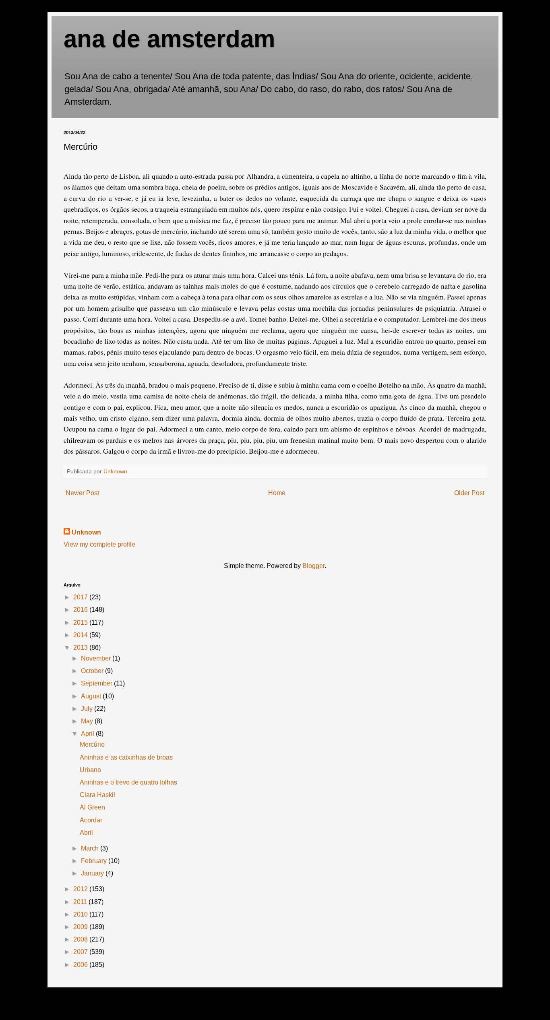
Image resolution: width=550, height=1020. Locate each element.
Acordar (91, 820)
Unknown (86, 532)
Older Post (469, 492)
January (93, 873)
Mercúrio (92, 744)
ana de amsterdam (169, 38)
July (87, 708)
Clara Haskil (97, 794)
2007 (81, 951)
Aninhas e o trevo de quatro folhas (128, 782)
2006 (81, 964)
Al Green (92, 807)
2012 (81, 889)
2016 (81, 609)
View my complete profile (99, 544)
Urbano (90, 769)
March (90, 848)
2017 (81, 597)
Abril (86, 832)
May (88, 721)
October (93, 670)
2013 (81, 647)
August (92, 696)
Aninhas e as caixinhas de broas (126, 757)
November (96, 658)
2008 (81, 939)
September (97, 683)
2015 (81, 622)
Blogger (313, 565)
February (94, 860)
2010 (81, 914)
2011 (81, 901)
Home (276, 492)
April (88, 733)
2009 (81, 926)
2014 (81, 635)
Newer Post (82, 492)
